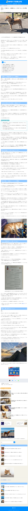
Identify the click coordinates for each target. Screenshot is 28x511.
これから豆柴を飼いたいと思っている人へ (8, 70)
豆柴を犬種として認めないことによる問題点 (8, 68)
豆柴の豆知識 (7, 383)
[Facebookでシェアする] (13, 381)
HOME (14, 507)
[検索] (14, 442)
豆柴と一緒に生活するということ (6, 71)
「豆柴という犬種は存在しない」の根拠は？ (8, 64)
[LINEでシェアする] (18, 381)
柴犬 (4, 384)
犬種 (6, 384)
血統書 (9, 384)
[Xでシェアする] (10, 381)
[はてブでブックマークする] (15, 381)
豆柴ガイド (23, 303)
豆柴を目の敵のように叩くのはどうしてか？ (8, 67)
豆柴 (11, 384)
